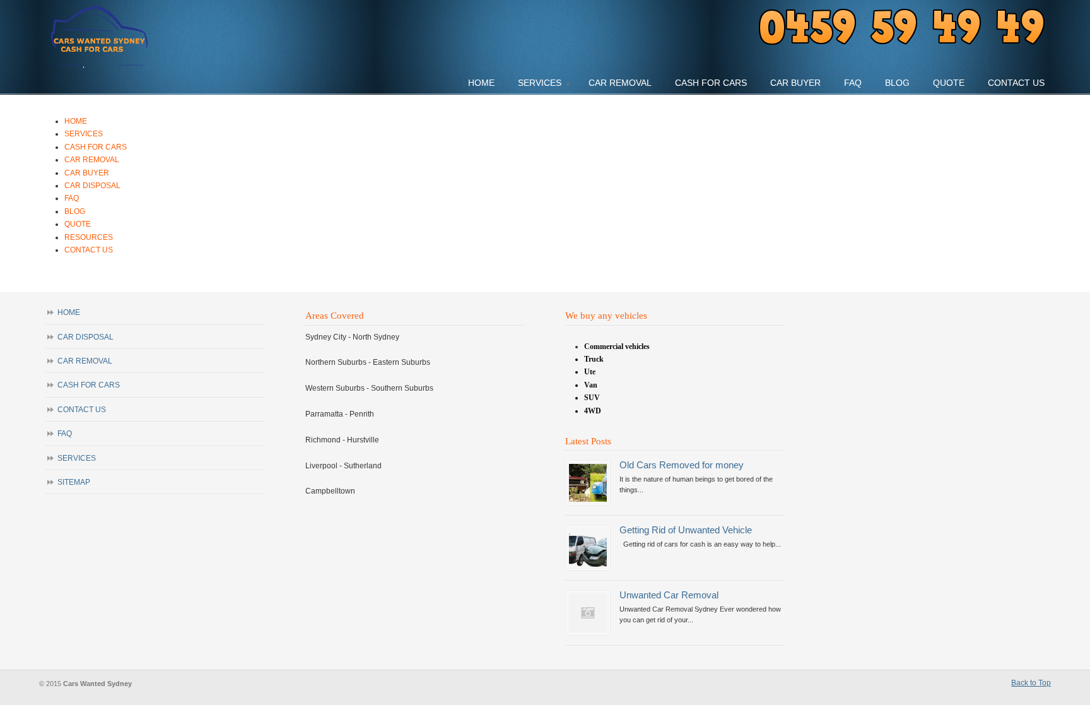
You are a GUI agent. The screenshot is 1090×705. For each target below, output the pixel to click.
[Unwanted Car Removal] (588, 629)
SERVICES (83, 133)
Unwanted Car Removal (668, 595)
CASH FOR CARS (95, 147)
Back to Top (1031, 682)
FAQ (71, 198)
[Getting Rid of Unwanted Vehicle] (588, 564)
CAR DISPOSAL (92, 185)
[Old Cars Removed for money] (588, 499)
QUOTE (77, 224)
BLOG (74, 211)
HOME (75, 121)
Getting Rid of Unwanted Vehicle (685, 530)
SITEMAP (73, 482)
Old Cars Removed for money (681, 465)
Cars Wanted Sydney (100, 38)
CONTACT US (88, 250)
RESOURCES (88, 237)
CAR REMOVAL (91, 159)
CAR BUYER (86, 173)
